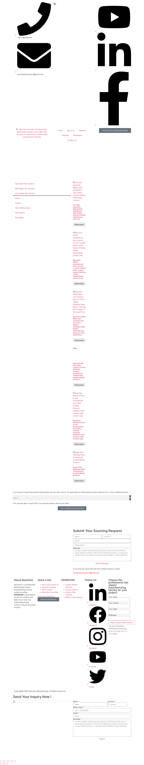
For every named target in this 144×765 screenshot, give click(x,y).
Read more (79, 224)
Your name (112, 597)
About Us (71, 130)
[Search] (130, 497)
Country (111, 701)
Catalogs (65, 135)
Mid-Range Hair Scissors (25, 188)
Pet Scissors (20, 213)
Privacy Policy (112, 631)
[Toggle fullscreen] (6, 761)
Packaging (19, 217)
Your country (113, 603)
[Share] (10, 761)
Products (82, 130)
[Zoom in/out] (2, 761)
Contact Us (72, 140)
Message (76, 548)
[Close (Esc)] (14, 761)
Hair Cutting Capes (22, 208)
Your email (112, 609)
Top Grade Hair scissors (24, 184)
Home (60, 130)
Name (75, 701)
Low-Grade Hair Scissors (25, 193)
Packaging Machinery (46, 596)
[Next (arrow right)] (6, 764)
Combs (18, 203)
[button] (55, 4)
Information (77, 135)
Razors (18, 198)
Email (75, 713)
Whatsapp (112, 615)
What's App (78, 707)
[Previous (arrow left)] (2, 764)
